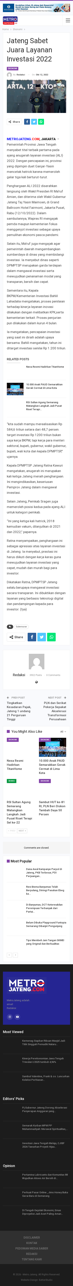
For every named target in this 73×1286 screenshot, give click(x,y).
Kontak (31, 1243)
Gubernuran (21, 627)
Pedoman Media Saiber (31, 1248)
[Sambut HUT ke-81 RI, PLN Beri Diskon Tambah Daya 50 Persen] (52, 788)
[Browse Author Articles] (36, 661)
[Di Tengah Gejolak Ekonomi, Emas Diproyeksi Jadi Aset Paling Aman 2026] (11, 1215)
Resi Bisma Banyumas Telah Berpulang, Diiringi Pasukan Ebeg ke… (45, 890)
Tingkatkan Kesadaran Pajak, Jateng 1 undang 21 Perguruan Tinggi (19, 711)
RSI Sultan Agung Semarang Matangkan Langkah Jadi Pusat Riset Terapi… (44, 406)
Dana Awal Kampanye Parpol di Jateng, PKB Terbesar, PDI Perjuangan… (44, 873)
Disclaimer (32, 1237)
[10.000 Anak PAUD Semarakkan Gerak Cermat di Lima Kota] (15, 389)
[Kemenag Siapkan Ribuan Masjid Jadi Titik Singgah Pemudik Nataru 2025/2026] (11, 1045)
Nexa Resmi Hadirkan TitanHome (45, 366)
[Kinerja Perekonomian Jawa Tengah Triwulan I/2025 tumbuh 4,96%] (11, 1063)
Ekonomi (12, 68)
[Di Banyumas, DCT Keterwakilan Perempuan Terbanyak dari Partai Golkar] (15, 909)
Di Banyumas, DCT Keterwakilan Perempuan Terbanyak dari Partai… (44, 908)
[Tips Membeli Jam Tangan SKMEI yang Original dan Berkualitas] (15, 945)
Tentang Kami (32, 1259)
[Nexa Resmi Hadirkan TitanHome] (15, 371)
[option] (36, 909)
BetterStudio (45, 1280)
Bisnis (12, 781)
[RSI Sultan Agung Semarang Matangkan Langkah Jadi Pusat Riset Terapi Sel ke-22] (15, 407)
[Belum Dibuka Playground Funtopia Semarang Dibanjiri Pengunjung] (15, 927)
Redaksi (31, 1253)
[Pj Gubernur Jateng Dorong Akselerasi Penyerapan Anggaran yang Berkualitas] (11, 1112)
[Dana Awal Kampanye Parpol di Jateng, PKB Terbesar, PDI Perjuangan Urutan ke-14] (15, 873)
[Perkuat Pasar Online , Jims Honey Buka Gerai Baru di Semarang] (11, 1197)
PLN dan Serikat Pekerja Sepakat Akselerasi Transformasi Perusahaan (54, 711)
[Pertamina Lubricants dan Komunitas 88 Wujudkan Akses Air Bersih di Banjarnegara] (11, 1179)
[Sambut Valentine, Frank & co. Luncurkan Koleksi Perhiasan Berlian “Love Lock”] (11, 1081)
